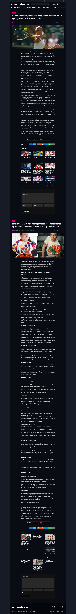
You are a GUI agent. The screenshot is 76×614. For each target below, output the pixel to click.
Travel (55, 7)
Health (39, 7)
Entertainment (34, 7)
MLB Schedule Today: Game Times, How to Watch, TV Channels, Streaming (38, 184)
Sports (52, 7)
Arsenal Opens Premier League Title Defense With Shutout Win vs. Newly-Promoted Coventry (38, 172)
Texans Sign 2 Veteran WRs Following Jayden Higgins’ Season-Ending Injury (50, 159)
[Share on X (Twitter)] (56, 22)
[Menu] (11, 7)
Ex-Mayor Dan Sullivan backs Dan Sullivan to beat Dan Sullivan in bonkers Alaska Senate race (25, 543)
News (15, 7)
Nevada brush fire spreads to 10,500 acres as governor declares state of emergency (50, 555)
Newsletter (62, 4)
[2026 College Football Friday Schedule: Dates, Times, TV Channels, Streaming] (50, 178)
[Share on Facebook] (54, 22)
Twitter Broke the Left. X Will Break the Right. (37, 548)
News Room (16, 22)
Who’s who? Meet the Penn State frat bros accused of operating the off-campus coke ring (50, 543)
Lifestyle (43, 7)
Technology (29, 7)
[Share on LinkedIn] (59, 22)
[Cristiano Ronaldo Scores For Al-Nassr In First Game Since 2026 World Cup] (38, 153)
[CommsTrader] (20, 4)
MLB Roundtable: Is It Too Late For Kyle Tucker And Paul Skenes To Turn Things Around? (49, 172)
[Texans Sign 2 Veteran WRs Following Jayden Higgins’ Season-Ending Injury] (50, 153)
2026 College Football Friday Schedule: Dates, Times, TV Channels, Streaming (49, 184)
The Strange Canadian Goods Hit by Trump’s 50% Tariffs (25, 549)
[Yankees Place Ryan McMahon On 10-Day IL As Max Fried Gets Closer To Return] (26, 178)
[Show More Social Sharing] (63, 22)
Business (18, 7)
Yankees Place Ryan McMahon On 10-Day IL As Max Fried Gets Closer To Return (25, 184)
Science (47, 7)
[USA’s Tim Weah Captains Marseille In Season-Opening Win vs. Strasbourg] (26, 166)
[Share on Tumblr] (61, 22)
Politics (24, 7)
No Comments (27, 22)
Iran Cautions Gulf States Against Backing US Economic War (25, 561)
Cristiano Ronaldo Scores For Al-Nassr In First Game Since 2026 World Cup (38, 159)
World (59, 7)
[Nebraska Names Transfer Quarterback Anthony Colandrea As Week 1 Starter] (26, 153)
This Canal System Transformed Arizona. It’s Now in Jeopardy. (50, 561)
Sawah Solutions (32, 611)
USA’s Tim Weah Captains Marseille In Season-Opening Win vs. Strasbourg (26, 171)
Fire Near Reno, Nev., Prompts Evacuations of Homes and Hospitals (37, 536)
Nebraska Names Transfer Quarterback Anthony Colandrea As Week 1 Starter (26, 159)
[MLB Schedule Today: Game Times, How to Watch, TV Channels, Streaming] (38, 178)
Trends (63, 7)
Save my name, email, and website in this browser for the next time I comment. (36, 208)
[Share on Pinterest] (57, 22)
